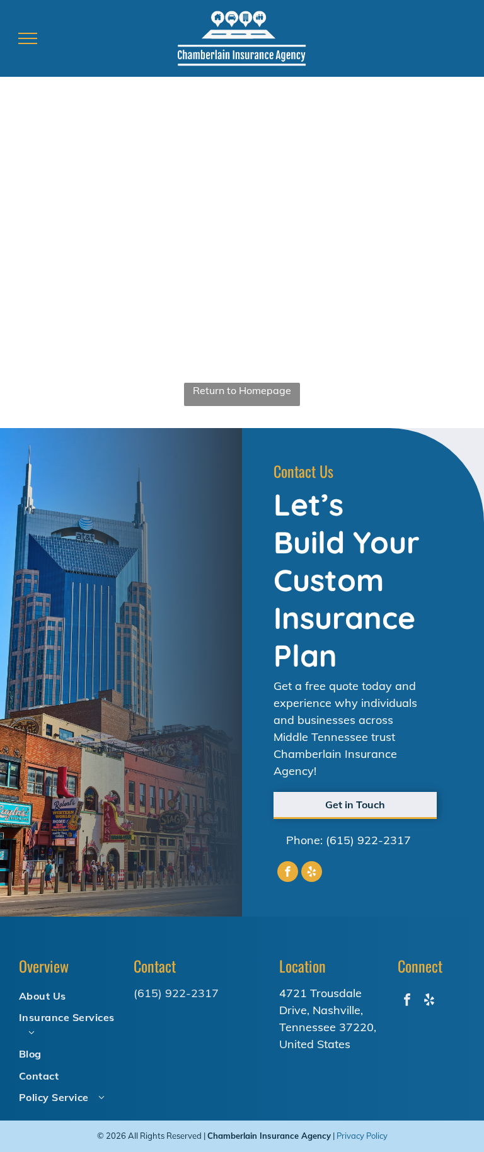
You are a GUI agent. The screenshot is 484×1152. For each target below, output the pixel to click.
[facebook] (287, 873)
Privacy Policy (362, 1136)
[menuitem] (71, 995)
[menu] (27, 38)
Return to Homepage (242, 390)
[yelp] (311, 873)
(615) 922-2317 (368, 840)
